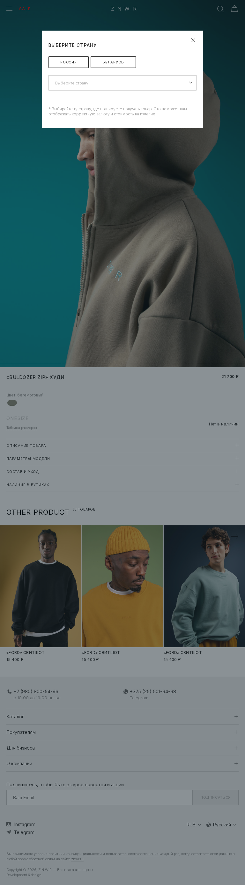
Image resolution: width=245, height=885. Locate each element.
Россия (68, 62)
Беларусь (113, 62)
